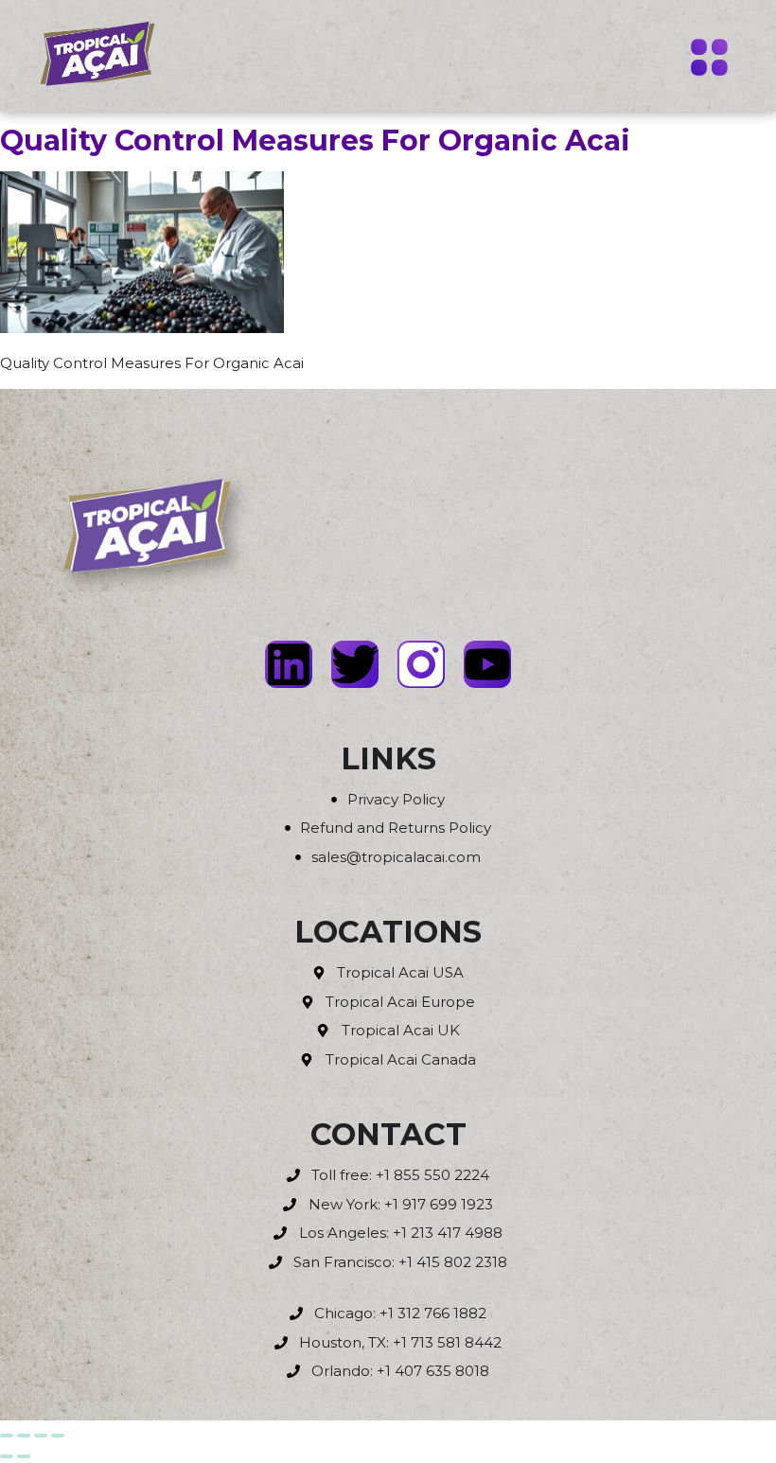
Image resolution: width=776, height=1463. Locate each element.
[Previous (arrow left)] (6, 1456)
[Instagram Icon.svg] (421, 664)
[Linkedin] (288, 664)
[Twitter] (355, 664)
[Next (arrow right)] (23, 1456)
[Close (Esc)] (57, 1435)
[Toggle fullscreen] (23, 1435)
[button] (709, 59)
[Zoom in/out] (6, 1435)
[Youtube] (487, 664)
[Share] (40, 1435)
